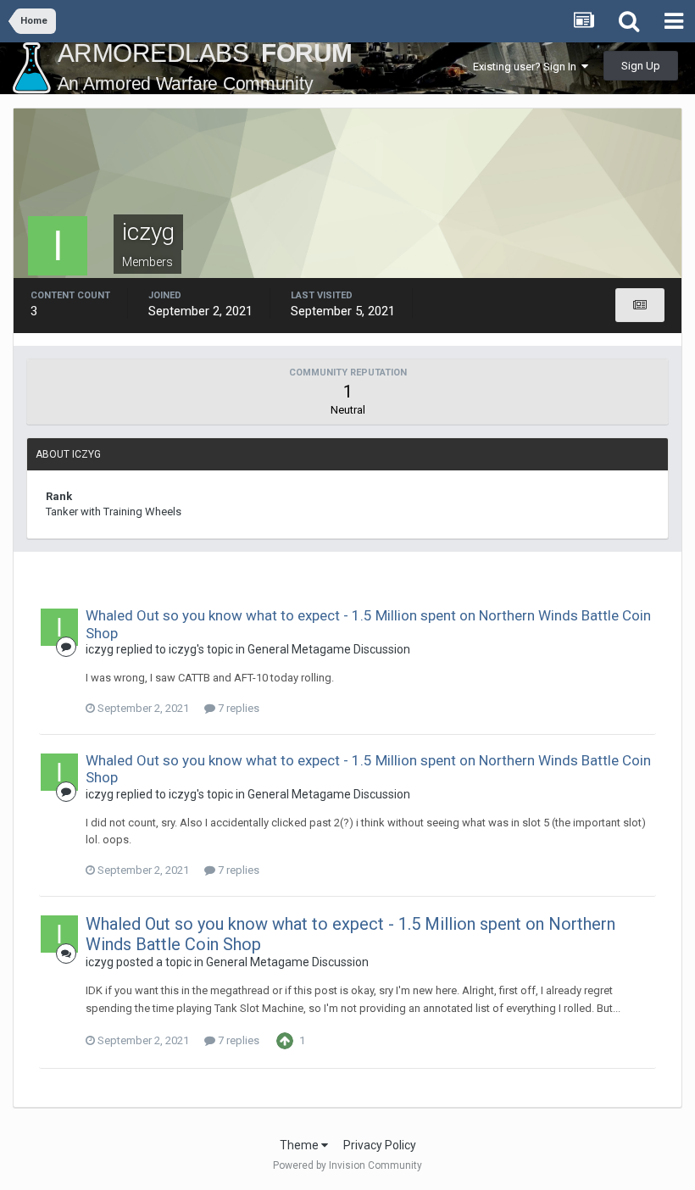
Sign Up (640, 65)
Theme (300, 1145)
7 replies (237, 708)
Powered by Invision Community (347, 1165)
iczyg (100, 649)
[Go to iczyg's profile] (59, 627)
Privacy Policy (379, 1145)
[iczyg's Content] (639, 305)
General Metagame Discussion (328, 649)
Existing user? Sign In (527, 66)
